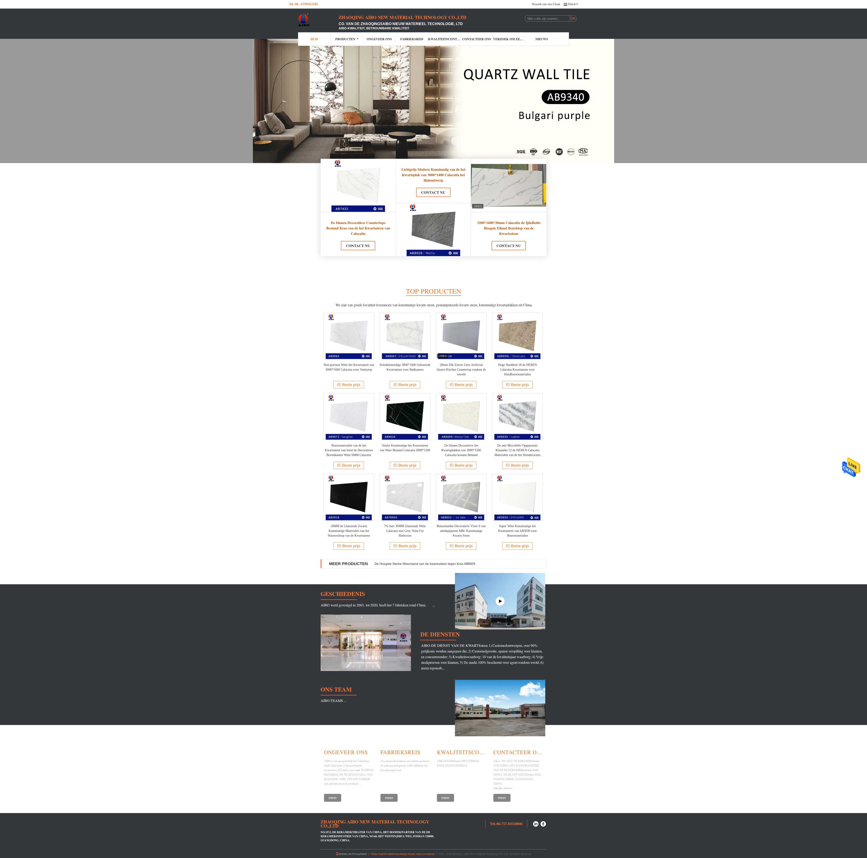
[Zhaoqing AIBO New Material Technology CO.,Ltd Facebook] (543, 823)
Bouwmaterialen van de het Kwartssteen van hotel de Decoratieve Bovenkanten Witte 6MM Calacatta (349, 450)
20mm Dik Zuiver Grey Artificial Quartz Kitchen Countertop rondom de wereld (461, 369)
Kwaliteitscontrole (444, 39)
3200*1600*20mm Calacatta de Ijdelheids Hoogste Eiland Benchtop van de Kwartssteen (509, 228)
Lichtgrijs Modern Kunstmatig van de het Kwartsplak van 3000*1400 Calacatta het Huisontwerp (433, 175)
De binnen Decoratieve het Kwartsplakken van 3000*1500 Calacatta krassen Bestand (461, 450)
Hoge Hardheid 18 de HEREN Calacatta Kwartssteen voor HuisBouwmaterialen (517, 369)
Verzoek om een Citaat (545, 4)
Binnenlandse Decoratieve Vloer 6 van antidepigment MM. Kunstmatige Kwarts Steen (461, 530)
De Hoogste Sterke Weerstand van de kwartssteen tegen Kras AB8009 (425, 564)
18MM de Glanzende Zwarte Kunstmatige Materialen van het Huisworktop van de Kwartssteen (349, 530)
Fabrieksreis (411, 39)
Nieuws (541, 39)
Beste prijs (351, 385)
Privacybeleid (359, 854)
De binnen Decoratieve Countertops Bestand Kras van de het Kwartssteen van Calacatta (358, 228)
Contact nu (358, 245)
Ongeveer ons (379, 39)
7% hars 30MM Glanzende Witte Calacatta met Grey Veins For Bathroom (405, 530)
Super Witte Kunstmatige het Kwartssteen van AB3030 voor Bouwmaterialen (517, 530)
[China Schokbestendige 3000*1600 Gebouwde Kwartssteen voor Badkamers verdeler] (405, 336)
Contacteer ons (476, 39)
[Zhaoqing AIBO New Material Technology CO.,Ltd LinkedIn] (536, 823)
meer (333, 798)
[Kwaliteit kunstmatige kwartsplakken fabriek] (433, 101)
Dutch (572, 4)
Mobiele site (345, 854)
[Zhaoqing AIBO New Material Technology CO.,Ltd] (314, 20)
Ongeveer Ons (346, 752)
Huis (314, 39)
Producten (345, 39)
